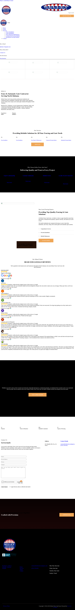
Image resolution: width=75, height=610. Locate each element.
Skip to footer (10, 0)
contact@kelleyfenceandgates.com (39, 565)
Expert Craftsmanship (9, 175)
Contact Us (2, 52)
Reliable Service (47, 175)
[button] (57, 16)
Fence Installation (4, 140)
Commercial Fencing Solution (51, 140)
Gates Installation (19, 140)
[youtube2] (1, 41)
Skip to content (3, 0)
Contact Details (64, 441)
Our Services (3, 58)
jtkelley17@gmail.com (5, 46)
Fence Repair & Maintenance (36, 140)
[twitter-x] (0, 41)
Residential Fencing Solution (66, 140)
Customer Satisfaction (28, 175)
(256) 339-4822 (35, 568)
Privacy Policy (6, 606)
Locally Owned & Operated (66, 175)
